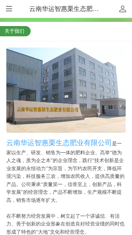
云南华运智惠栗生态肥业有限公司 (76, 8)
